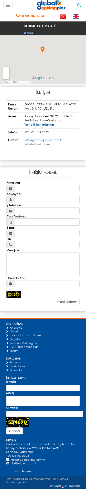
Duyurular (16, 370)
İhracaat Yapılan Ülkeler (26, 335)
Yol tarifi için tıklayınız (39, 124)
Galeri (14, 331)
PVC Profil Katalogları (24, 346)
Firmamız (15, 362)
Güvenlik (12, 407)
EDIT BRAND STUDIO (72, 486)
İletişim (14, 350)
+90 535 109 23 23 (31, 15)
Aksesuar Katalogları (23, 343)
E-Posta (11, 381)
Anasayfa (16, 327)
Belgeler (15, 339)
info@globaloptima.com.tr (27, 459)
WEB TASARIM (55, 486)
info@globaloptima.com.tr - (44, 140)
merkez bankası (22, 471)
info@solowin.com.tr (38, 144)
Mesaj (10, 392)
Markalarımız (18, 366)
